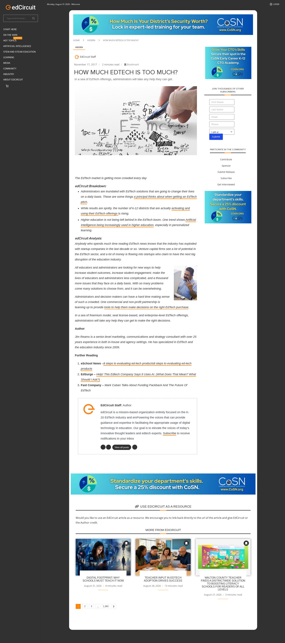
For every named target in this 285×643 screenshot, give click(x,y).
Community (9, 68)
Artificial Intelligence (17, 46)
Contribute (226, 159)
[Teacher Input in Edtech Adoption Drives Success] (163, 557)
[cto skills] (228, 48)
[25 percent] (163, 475)
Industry (8, 74)
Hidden (91, 40)
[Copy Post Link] (128, 163)
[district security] (163, 16)
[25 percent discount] (228, 193)
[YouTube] (108, 447)
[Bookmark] (126, 543)
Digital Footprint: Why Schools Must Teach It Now (103, 579)
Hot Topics (12, 40)
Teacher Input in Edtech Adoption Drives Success (163, 579)
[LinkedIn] (103, 447)
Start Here (10, 29)
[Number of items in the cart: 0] (7, 86)
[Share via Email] (136, 163)
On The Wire (10, 35)
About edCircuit (13, 79)
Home (76, 40)
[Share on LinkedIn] (113, 163)
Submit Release (226, 171)
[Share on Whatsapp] (120, 163)
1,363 (105, 606)
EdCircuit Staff (88, 56)
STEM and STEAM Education (19, 52)
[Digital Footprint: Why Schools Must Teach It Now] (103, 557)
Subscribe (169, 433)
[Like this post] (80, 163)
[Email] (134, 447)
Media (6, 63)
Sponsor (226, 165)
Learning (8, 57)
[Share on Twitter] (97, 163)
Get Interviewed (226, 184)
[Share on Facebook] (89, 163)
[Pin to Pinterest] (105, 163)
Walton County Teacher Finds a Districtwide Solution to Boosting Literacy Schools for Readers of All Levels (223, 583)
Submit (216, 136)
